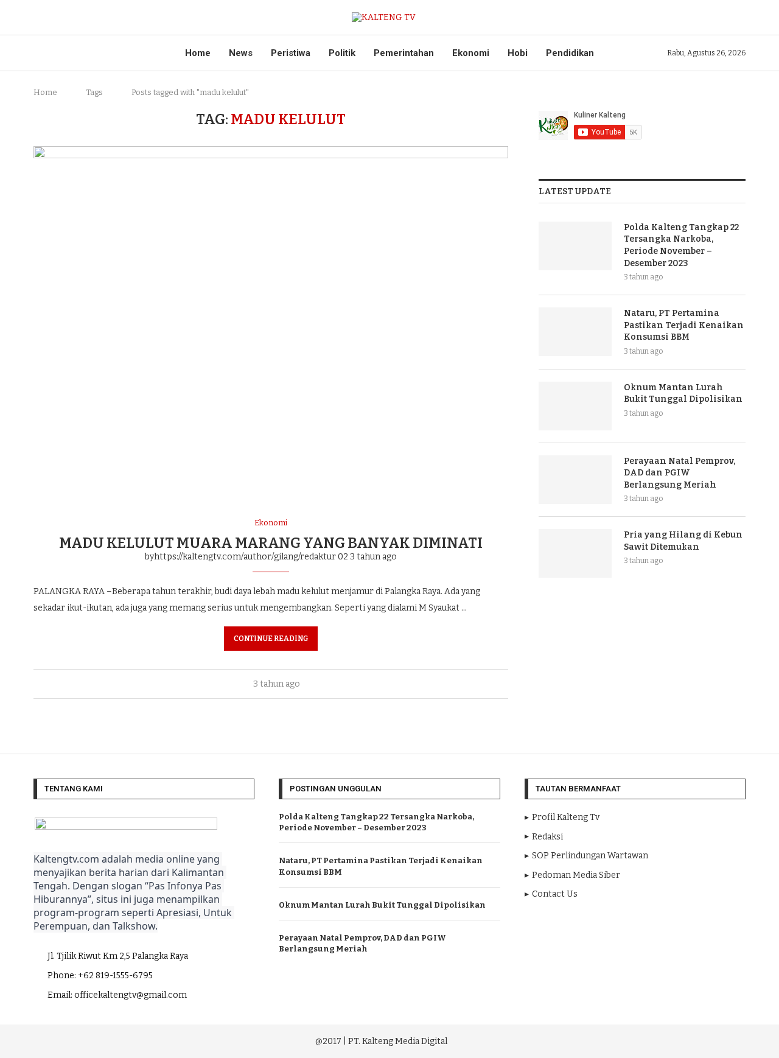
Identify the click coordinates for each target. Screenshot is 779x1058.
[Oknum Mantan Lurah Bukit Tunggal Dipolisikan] (575, 406)
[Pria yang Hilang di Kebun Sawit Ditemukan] (575, 553)
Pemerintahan (404, 52)
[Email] (650, 1039)
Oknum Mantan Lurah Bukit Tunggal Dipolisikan (683, 393)
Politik (342, 52)
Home (198, 52)
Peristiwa (290, 52)
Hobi (518, 52)
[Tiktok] (666, 1039)
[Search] (739, 17)
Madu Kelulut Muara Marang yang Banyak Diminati (271, 543)
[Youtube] (633, 1039)
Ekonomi (470, 52)
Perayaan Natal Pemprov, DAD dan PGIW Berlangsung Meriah (679, 473)
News (241, 52)
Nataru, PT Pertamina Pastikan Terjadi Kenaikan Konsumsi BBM (684, 325)
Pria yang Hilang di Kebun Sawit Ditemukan (683, 541)
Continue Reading (271, 638)
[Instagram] (616, 1039)
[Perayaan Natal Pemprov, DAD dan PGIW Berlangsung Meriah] (575, 479)
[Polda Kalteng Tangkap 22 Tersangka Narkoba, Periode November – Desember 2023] (575, 246)
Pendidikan (570, 52)
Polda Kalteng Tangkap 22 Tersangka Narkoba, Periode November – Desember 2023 (681, 245)
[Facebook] (599, 1039)
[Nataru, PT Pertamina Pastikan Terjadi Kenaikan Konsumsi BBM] (575, 331)
